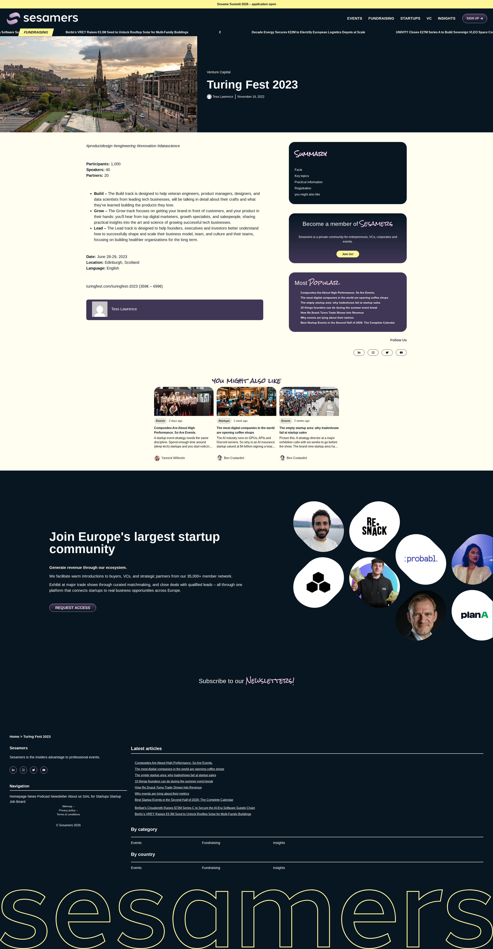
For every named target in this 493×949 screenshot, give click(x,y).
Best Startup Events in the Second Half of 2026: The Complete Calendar (348, 322)
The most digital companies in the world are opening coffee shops (344, 297)
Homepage (18, 796)
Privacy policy (67, 810)
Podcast (43, 796)
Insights (279, 843)
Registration (303, 188)
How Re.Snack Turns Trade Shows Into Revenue (332, 312)
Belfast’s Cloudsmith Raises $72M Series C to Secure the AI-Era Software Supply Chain (195, 808)
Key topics (302, 176)
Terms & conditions (68, 814)
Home (14, 737)
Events (136, 843)
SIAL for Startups (96, 796)
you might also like (307, 194)
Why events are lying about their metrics (327, 317)
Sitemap (67, 806)
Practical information (309, 182)
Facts (298, 169)
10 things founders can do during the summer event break (339, 307)
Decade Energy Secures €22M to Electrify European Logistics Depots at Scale (255, 32)
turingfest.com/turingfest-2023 (112, 286)
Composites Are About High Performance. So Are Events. (338, 292)
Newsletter (59, 796)
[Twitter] (33, 770)
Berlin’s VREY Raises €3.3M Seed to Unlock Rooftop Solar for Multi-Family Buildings (193, 814)
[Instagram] (23, 770)
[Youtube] (43, 770)
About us (75, 796)
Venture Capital (219, 72)
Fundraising (211, 843)
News (32, 796)
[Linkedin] (13, 770)
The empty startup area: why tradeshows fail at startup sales (340, 302)
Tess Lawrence (223, 96)
